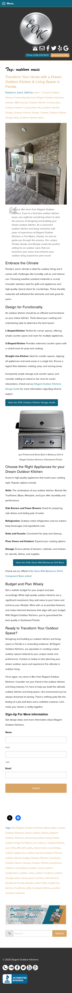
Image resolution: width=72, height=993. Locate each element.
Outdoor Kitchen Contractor (45, 858)
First (8, 747)
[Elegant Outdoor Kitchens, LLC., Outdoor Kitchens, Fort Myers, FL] (15, 979)
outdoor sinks (27, 873)
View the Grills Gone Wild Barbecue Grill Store (40, 562)
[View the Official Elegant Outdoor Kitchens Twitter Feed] (53, 49)
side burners (51, 878)
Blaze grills (50, 827)
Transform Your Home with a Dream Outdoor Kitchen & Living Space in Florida (33, 81)
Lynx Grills (10, 847)
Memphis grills (24, 847)
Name (8, 732)
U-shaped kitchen (41, 888)
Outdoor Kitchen (53, 853)
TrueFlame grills (22, 888)
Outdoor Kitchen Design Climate (31, 112)
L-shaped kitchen (55, 842)
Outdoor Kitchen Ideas (32, 117)
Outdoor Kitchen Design (18, 863)
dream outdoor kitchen (37, 832)
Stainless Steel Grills (36, 883)
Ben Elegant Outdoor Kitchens (27, 827)
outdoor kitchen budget (17, 858)
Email (8, 768)
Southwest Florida (14, 883)
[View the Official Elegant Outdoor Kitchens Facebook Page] (48, 49)
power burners (36, 878)
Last (7, 762)
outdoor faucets (35, 853)
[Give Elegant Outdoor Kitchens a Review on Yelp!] (60, 49)
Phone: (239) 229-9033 (37, 55)
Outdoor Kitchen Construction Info (23, 107)
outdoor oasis (36, 868)
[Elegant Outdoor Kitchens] (36, 28)
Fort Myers (26, 842)
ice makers (39, 842)
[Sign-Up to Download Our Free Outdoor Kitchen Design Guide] (36, 916)
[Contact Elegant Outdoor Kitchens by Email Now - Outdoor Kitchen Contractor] (42, 49)
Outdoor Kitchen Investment (46, 863)
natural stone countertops (47, 847)
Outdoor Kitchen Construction (44, 102)
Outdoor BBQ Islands (16, 102)
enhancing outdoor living (38, 837)
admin (36, 92)
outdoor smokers (44, 873)
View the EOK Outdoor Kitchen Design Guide (31, 402)
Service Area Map (60, 55)
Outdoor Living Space (16, 868)
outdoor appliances (15, 853)
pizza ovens (21, 878)
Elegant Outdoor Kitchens (50, 97)
